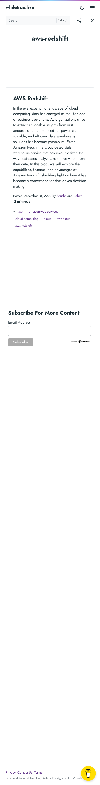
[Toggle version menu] (79, 20)
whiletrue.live (20, 7)
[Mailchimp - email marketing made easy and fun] (80, 341)
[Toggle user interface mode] (82, 7)
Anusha (62, 195)
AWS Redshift (30, 98)
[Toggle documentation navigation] (92, 20)
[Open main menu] (92, 7)
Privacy (11, 772)
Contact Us (24, 772)
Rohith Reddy (51, 778)
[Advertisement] (50, 62)
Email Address (19, 322)
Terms (38, 772)
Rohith (77, 195)
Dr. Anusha (75, 778)
